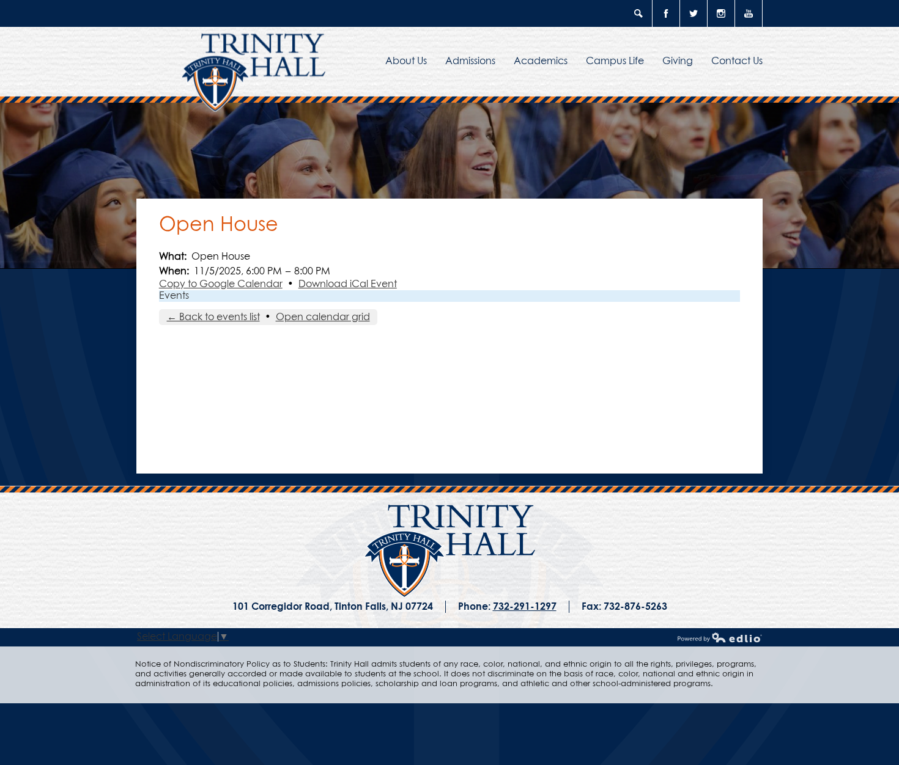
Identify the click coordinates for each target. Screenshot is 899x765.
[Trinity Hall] (449, 551)
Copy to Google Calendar (221, 284)
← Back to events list (213, 317)
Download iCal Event (347, 284)
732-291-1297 (525, 607)
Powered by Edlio (720, 637)
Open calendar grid (323, 317)
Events (174, 296)
